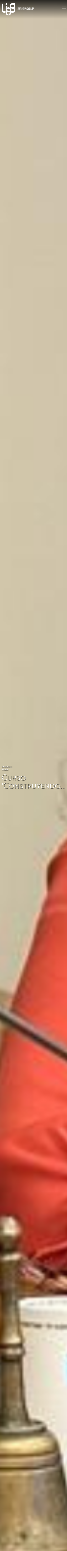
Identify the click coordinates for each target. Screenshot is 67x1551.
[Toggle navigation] (63, 8)
